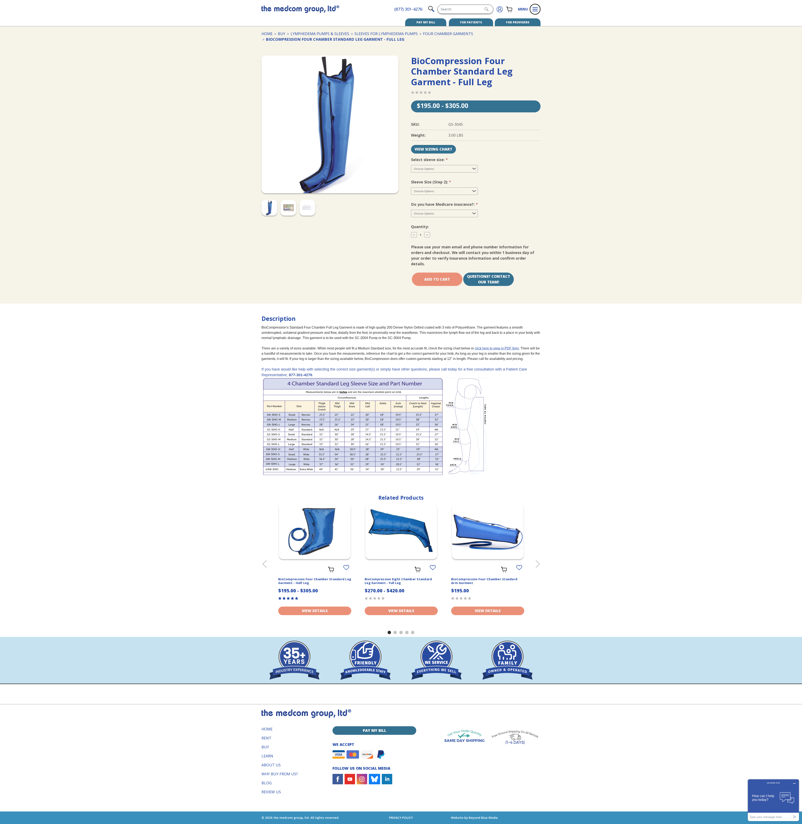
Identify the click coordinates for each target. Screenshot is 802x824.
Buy (265, 746)
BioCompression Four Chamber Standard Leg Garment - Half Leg (314, 581)
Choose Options (315, 537)
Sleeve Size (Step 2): (438, 181)
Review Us (271, 791)
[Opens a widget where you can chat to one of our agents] (773, 800)
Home (267, 728)
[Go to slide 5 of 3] (412, 632)
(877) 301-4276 (408, 9)
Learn (267, 755)
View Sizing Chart (433, 149)
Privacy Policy (401, 817)
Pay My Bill (425, 22)
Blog (266, 782)
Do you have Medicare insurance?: (451, 204)
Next (537, 563)
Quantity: (420, 226)
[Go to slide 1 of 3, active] (389, 632)
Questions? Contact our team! (488, 279)
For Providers (517, 22)
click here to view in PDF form (497, 348)
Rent (266, 737)
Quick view (315, 528)
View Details (315, 610)
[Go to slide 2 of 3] (395, 632)
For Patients (471, 22)
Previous (264, 563)
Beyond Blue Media (483, 817)
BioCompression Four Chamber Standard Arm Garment (484, 581)
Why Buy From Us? (279, 773)
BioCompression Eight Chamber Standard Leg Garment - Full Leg (398, 581)
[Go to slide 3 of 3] (401, 632)
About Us (271, 764)
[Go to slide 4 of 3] (407, 632)
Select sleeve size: (436, 159)
